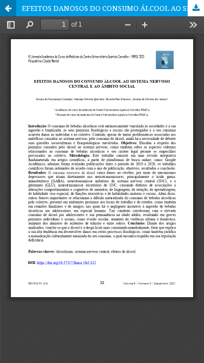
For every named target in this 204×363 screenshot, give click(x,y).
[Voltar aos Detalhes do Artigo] (8, 8)
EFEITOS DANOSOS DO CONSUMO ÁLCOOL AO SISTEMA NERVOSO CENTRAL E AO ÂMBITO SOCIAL (113, 8)
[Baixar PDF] (196, 8)
